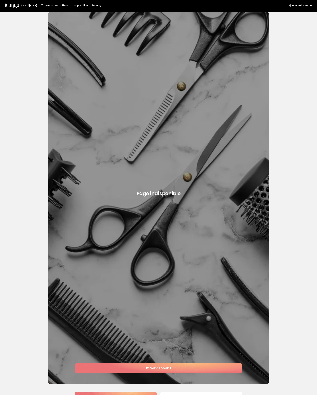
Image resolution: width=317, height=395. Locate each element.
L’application (80, 5)
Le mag (96, 5)
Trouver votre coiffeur (54, 5)
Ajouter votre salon (300, 5)
